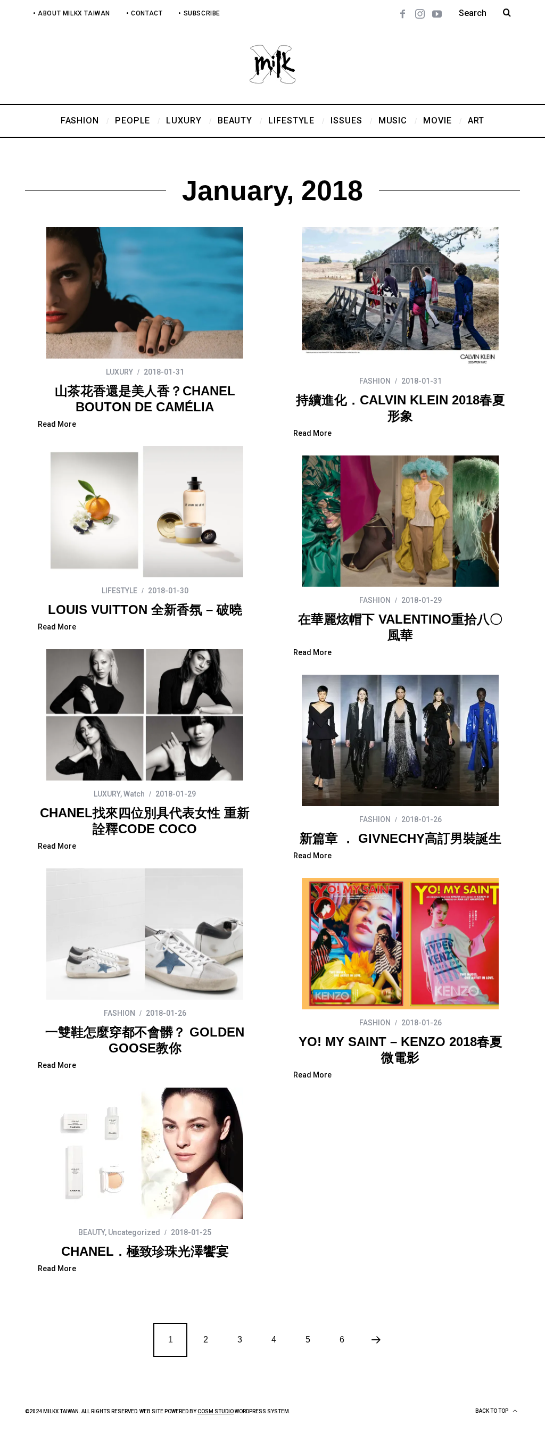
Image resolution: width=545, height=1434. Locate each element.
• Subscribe (199, 13)
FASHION (375, 381)
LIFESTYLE (119, 590)
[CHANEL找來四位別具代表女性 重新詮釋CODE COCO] (145, 715)
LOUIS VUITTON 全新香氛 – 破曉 (145, 609)
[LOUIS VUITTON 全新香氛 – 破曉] (145, 511)
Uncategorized (134, 1232)
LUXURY (119, 372)
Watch (134, 794)
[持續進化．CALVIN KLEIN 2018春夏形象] (400, 297)
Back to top (492, 1411)
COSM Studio (215, 1411)
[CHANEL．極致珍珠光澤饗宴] (145, 1153)
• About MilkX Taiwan (71, 13)
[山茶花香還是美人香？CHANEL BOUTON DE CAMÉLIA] (145, 293)
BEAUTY (91, 1232)
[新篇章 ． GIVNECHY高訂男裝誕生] (400, 740)
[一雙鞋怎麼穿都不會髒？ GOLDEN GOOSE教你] (145, 934)
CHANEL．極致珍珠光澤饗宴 (145, 1251)
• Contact (144, 13)
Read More (57, 424)
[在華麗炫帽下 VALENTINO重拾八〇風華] (400, 521)
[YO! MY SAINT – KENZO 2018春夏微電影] (400, 943)
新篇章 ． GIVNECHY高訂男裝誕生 (400, 838)
